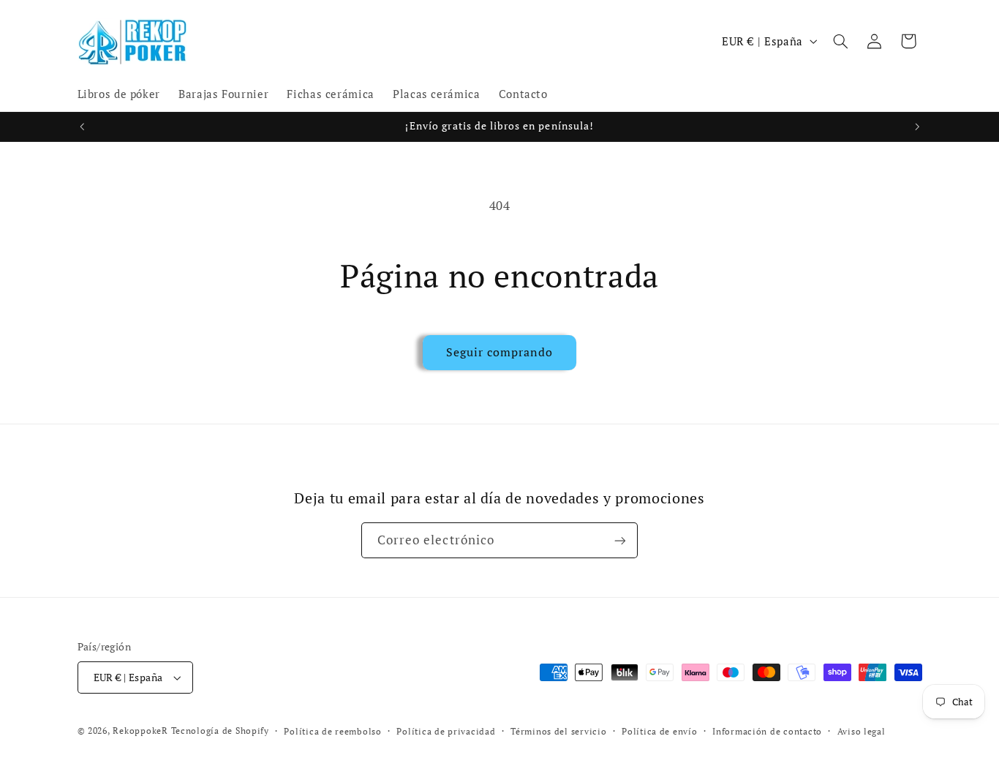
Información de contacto (767, 731)
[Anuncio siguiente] (917, 126)
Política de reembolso (332, 731)
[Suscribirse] (620, 540)
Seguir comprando (500, 352)
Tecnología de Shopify (220, 730)
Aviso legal (861, 731)
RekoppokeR (140, 730)
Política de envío (660, 731)
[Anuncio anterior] (82, 126)
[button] (840, 41)
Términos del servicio (558, 731)
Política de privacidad (445, 731)
